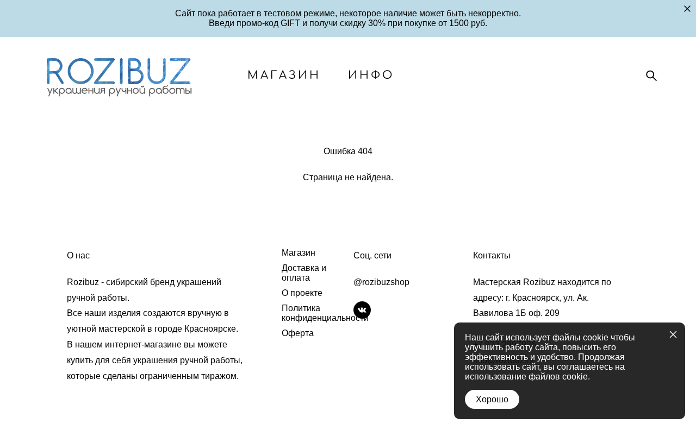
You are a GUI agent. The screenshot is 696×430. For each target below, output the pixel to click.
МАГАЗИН (284, 75)
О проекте (302, 293)
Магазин (298, 252)
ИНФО (371, 75)
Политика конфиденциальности (325, 312)
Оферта (298, 333)
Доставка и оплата (304, 272)
